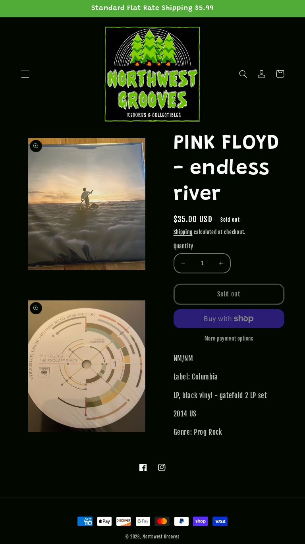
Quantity (183, 246)
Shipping (183, 232)
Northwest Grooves (161, 537)
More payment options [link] (229, 338)
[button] (25, 74)
